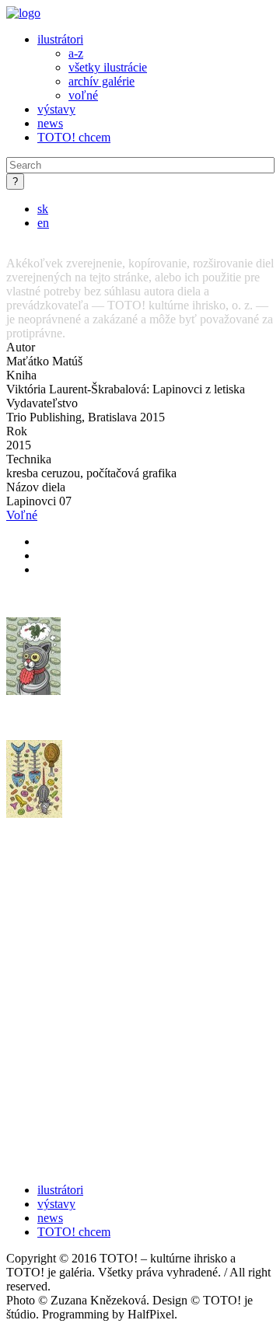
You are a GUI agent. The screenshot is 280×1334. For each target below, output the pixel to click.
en (43, 222)
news (50, 123)
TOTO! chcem (73, 137)
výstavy (56, 109)
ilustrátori (60, 39)
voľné (83, 95)
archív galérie (101, 81)
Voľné (21, 515)
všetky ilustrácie (107, 67)
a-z (75, 53)
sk (42, 208)
